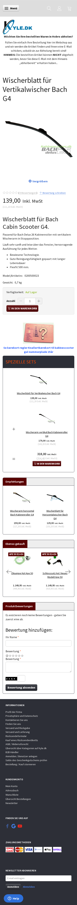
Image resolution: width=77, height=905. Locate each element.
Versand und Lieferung (18, 732)
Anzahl (11, 301)
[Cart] (69, 8)
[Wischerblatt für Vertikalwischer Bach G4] (38, 138)
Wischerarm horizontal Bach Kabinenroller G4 (22, 512)
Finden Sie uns (13, 724)
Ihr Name (11, 637)
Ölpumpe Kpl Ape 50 (22, 573)
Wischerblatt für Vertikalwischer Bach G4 (38, 393)
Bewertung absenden (21, 687)
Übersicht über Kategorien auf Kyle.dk (26, 748)
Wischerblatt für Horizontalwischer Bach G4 (55, 514)
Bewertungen (28, 192)
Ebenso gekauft (15, 544)
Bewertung (12, 651)
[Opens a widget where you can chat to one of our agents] (13, 898)
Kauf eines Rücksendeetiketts (22, 740)
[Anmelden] (59, 8)
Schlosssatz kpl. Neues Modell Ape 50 (55, 575)
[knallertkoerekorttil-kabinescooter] (38, 333)
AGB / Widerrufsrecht (17, 744)
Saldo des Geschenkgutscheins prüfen (26, 760)
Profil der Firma (14, 712)
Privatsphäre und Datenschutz (22, 715)
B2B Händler (12, 752)
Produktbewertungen (19, 606)
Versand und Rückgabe (18, 728)
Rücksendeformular (16, 736)
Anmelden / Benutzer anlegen (21, 756)
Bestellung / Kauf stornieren (21, 764)
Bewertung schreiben (54, 192)
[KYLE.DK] (17, 26)
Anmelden (13, 886)
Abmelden (29, 886)
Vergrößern (40, 181)
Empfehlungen (15, 481)
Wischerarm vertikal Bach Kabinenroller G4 (47, 434)
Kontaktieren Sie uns (17, 720)
